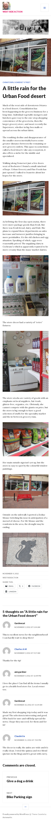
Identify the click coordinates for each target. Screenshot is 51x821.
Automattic (7, 817)
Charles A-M (20, 649)
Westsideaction (10, 578)
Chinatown (8, 82)
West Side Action (12, 11)
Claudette (19, 736)
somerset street (22, 82)
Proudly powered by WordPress (16, 814)
